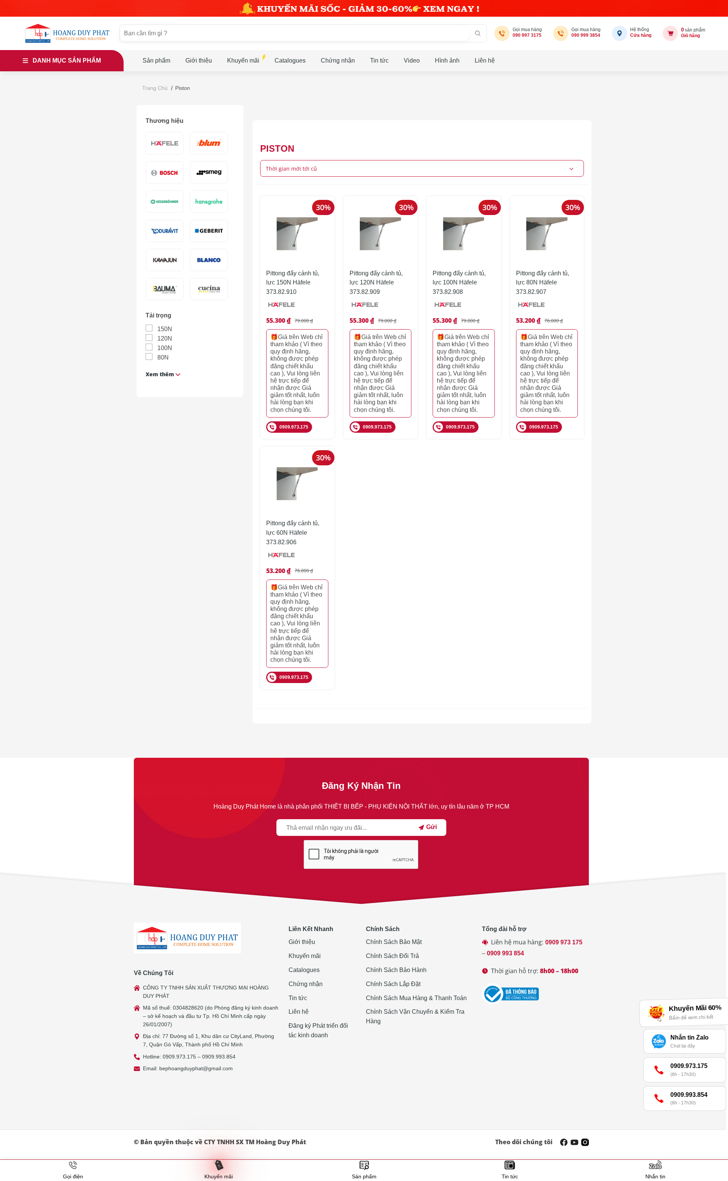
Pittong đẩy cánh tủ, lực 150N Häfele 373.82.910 (292, 282)
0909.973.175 (293, 427)
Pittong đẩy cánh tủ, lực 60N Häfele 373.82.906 (292, 532)
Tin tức (379, 60)
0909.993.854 (218, 1057)
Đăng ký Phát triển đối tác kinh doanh (318, 1030)
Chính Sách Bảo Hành (396, 970)
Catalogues (290, 60)
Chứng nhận (338, 60)
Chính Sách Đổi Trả (392, 956)
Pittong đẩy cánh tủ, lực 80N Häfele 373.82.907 (542, 282)
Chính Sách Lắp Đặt (393, 984)
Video (412, 60)
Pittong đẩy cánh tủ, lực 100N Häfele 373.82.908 (459, 282)
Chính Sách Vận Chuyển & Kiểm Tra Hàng (415, 1016)
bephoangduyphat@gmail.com (196, 1068)
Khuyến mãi (243, 60)
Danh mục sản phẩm (67, 60)
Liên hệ (485, 60)
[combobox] (422, 168)
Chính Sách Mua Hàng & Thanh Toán (416, 998)
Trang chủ (155, 88)
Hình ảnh (447, 60)
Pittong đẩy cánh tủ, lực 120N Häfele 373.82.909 (376, 282)
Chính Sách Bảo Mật (394, 942)
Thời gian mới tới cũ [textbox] (291, 168)
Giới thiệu (198, 60)
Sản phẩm (156, 60)
